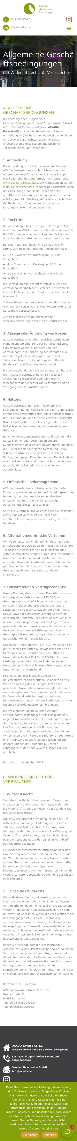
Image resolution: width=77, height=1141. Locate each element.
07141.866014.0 (20, 19)
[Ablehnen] (72, 1111)
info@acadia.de (20, 27)
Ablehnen (50, 1134)
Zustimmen (30, 1134)
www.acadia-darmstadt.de (20, 182)
